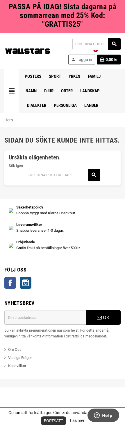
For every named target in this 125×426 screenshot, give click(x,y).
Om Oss (15, 349)
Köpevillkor (17, 366)
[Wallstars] (27, 50)
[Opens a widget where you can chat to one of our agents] (103, 416)
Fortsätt (53, 420)
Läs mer (77, 420)
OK (106, 317)
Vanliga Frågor (20, 357)
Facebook (10, 283)
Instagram (25, 283)
